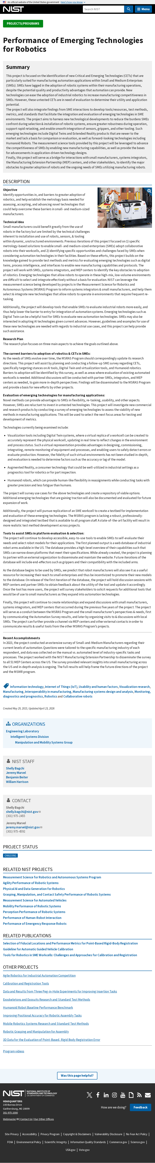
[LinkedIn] (106, 1095)
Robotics (50, 696)
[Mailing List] (148, 1095)
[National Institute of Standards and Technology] (30, 1093)
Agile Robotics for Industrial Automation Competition (39, 975)
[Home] (13, 9)
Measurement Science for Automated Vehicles (35, 900)
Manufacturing (13, 692)
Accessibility (29, 1134)
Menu (146, 9)
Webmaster (9, 1119)
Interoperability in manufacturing (48, 692)
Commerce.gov (118, 1142)
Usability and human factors (98, 687)
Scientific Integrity (56, 1142)
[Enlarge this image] (125, 207)
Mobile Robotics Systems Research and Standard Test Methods (46, 1024)
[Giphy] (131, 1095)
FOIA (10, 1142)
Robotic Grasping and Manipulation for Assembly (36, 1031)
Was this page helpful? (77, 1075)
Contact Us (26, 1119)
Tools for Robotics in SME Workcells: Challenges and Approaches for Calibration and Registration (70, 955)
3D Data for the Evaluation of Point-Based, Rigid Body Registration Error (51, 1040)
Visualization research (134, 687)
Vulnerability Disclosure (108, 1134)
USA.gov (70, 1150)
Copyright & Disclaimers (77, 1134)
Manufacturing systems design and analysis (103, 692)
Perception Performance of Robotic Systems (34, 912)
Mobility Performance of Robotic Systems (32, 906)
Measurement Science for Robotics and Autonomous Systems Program (52, 877)
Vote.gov (84, 1150)
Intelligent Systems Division (30, 737)
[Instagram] (114, 1095)
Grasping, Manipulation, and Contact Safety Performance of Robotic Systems (57, 894)
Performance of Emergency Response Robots (35, 924)
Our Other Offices (44, 1119)
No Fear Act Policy (136, 1134)
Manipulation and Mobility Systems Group (44, 742)
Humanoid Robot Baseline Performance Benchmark (38, 1007)
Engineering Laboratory (22, 731)
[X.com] (89, 1095)
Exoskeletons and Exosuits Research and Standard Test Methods (46, 999)
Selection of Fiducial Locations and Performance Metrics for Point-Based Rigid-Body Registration (70, 943)
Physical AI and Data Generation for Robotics (34, 889)
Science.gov (138, 1142)
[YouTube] (123, 1095)
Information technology (26, 687)
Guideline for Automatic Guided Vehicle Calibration (38, 949)
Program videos (13, 1051)
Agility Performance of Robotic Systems (31, 883)
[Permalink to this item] (33, 67)
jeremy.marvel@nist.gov (23, 827)
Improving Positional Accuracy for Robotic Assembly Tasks (42, 1015)
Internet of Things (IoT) (61, 687)
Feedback (140, 1107)
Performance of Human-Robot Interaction (32, 918)
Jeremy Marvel (16, 823)
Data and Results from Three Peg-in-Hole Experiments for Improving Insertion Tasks (60, 991)
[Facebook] (98, 1095)
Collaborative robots (77, 696)
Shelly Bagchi (15, 807)
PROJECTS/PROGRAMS (23, 23)
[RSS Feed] (139, 1095)
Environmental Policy (28, 1142)
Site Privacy (12, 1134)
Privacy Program (50, 1134)
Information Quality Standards (88, 1142)
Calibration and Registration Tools (26, 983)
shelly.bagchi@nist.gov (22, 812)
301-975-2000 (10, 1112)
